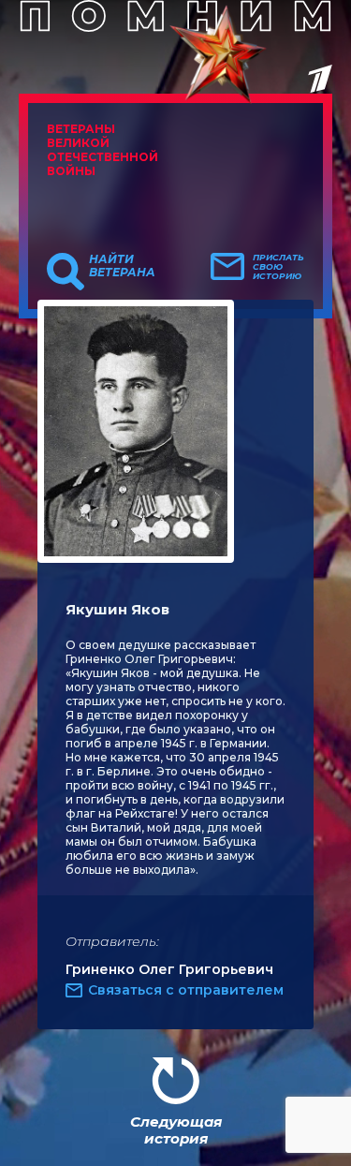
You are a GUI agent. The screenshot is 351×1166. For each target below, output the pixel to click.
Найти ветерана (122, 266)
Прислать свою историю (278, 267)
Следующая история (176, 1130)
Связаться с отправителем (186, 990)
